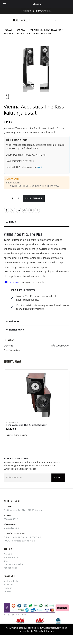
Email (31, 210)
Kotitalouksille (11, 581)
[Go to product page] (37, 395)
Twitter (12, 210)
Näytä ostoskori (60, 345)
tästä (39, 167)
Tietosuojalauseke (13, 564)
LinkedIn (18, 210)
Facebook (6, 210)
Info (6, 561)
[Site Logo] (22, 20)
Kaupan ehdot (11, 567)
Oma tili (8, 554)
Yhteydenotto (11, 557)
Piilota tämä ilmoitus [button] (43, 631)
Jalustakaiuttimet (13, 422)
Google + (25, 210)
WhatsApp (37, 210)
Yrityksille (9, 584)
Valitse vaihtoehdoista (17, 435)
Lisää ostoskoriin (33, 198)
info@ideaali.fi (11, 528)
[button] (57, 20)
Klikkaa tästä (11, 282)
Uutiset (7, 591)
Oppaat (8, 588)
